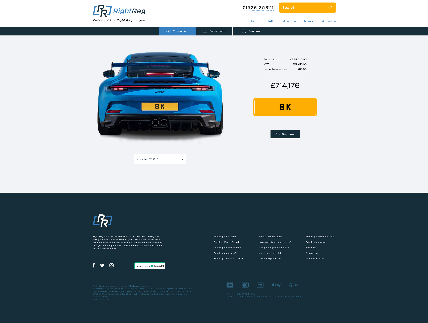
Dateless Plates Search (227, 242)
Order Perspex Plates (270, 258)
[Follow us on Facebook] (94, 266)
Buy (253, 21)
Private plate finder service (320, 236)
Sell (270, 21)
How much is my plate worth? (275, 242)
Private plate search (225, 236)
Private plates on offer (226, 253)
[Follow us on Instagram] (111, 266)
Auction (290, 21)
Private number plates (271, 236)
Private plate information (227, 247)
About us (311, 247)
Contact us (312, 253)
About (328, 21)
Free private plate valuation (274, 247)
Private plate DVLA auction (229, 258)
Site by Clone (101, 300)
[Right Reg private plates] (119, 11)
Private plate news (316, 242)
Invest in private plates (271, 253)
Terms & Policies (315, 258)
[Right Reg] (103, 221)
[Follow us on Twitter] (102, 266)
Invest (309, 21)
